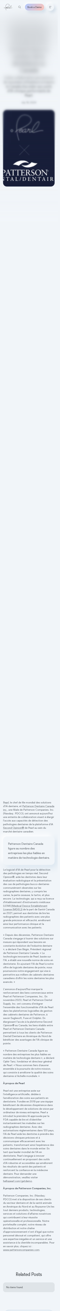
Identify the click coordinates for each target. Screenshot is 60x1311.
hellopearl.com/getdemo (17, 1181)
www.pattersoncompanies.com (21, 1250)
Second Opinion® (13, 827)
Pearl (6, 802)
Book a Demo (34, 7)
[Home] (8, 7)
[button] (50, 7)
